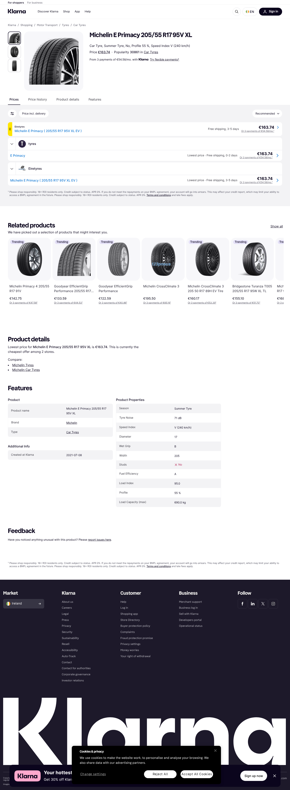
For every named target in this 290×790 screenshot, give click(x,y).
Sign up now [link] (253, 776)
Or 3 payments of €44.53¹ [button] (68, 302)
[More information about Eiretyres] (12, 169)
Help (88, 11)
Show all (276, 226)
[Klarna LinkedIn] (252, 603)
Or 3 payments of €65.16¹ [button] (157, 302)
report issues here (99, 539)
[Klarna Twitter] (263, 603)
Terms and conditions (159, 195)
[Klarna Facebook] (242, 603)
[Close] (215, 750)
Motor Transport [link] (47, 25)
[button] (249, 11)
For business (35, 2)
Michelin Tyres (23, 365)
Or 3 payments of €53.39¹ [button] (202, 302)
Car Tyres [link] (79, 25)
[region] (146, 765)
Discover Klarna (48, 11)
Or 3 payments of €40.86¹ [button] (113, 302)
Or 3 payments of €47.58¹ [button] (23, 302)
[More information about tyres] (12, 144)
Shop (66, 11)
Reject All (160, 774)
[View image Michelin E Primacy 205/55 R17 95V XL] (14, 38)
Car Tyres (151, 52)
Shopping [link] (27, 25)
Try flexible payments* (164, 59)
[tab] (14, 99)
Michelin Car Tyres (26, 370)
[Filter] (12, 113)
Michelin (71, 423)
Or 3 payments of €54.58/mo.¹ (257, 130)
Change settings (93, 774)
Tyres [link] (65, 25)
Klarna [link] (12, 25)
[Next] (277, 271)
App (77, 11)
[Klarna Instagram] (273, 603)
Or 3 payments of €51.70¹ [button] (246, 302)
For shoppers (16, 2)
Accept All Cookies (196, 774)
